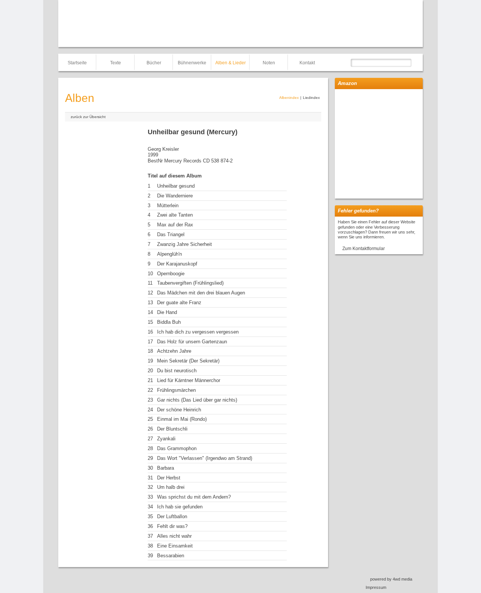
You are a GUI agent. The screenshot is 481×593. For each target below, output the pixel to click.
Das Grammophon (177, 448)
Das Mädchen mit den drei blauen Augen (201, 293)
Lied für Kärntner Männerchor (188, 380)
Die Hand (167, 312)
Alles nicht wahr (174, 536)
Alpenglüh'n (169, 254)
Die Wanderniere (175, 196)
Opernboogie (171, 273)
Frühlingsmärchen (176, 390)
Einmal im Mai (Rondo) (182, 419)
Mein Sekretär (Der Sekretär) (188, 361)
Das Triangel (171, 234)
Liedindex (311, 98)
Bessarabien (170, 555)
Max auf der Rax (175, 224)
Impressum (376, 587)
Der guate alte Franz (179, 302)
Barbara (165, 468)
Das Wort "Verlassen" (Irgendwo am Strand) (204, 458)
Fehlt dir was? (172, 526)
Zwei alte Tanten (175, 215)
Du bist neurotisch (177, 370)
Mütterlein (167, 205)
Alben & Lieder (230, 62)
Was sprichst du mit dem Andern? (194, 497)
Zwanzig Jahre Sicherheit (184, 244)
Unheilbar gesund (176, 186)
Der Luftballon (172, 516)
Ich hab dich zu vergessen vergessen (198, 332)
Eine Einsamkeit (175, 546)
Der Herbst (168, 478)
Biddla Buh (169, 322)
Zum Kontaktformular (363, 248)
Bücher (154, 62)
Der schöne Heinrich (179, 410)
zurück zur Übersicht (88, 117)
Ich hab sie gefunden (180, 507)
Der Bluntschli (172, 429)
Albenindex (289, 98)
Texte (115, 62)
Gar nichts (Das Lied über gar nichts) (197, 400)
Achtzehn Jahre (174, 351)
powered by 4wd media (391, 579)
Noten (269, 62)
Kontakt (307, 62)
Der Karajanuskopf (177, 264)
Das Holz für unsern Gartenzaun (192, 341)
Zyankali (166, 438)
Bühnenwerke (192, 62)
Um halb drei (171, 487)
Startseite (77, 62)
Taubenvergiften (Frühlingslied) (190, 283)
